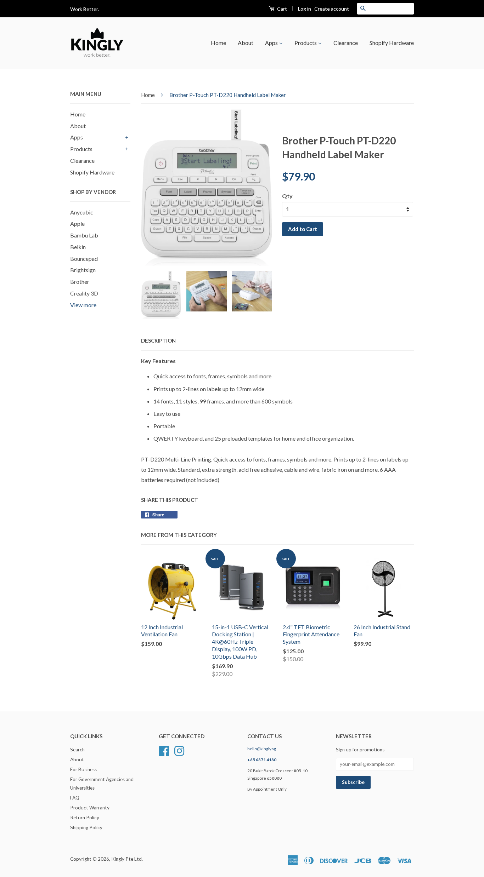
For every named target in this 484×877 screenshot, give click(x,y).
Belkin (78, 246)
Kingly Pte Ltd (126, 859)
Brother (79, 281)
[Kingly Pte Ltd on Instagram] (179, 750)
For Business (83, 769)
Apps (272, 42)
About (245, 42)
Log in (304, 9)
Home (218, 42)
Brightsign (83, 269)
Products (306, 42)
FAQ (74, 798)
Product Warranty (89, 807)
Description (158, 340)
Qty (287, 196)
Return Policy (84, 817)
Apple (77, 223)
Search (77, 749)
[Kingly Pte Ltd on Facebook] (164, 750)
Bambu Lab (84, 235)
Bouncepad (84, 258)
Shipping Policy (86, 827)
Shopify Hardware (392, 42)
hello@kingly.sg (261, 748)
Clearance (345, 42)
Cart (281, 9)
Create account (331, 9)
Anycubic (81, 212)
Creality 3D (84, 293)
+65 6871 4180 (261, 759)
